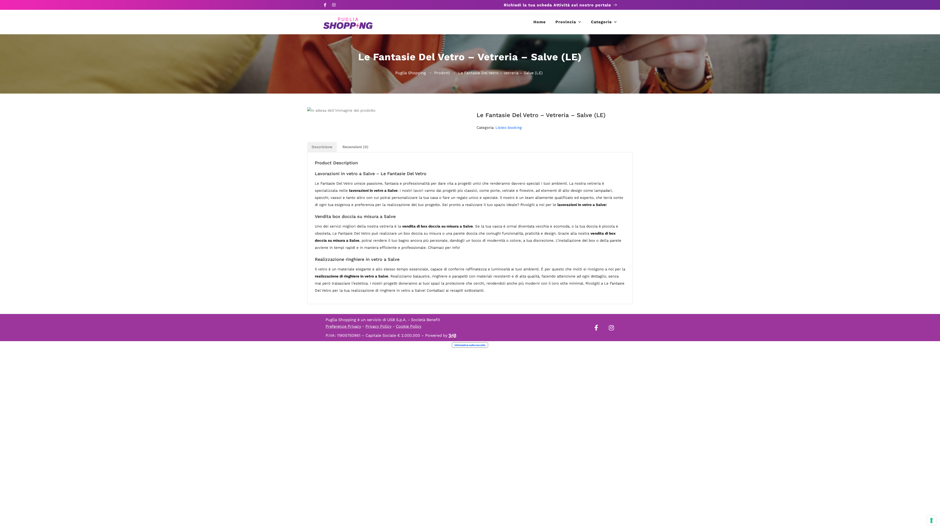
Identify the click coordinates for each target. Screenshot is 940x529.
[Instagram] (334, 5)
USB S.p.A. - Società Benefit (413, 319)
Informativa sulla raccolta (470, 345)
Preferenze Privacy (343, 326)
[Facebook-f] (325, 5)
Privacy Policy (378, 326)
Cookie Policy (408, 326)
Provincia (565, 22)
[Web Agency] (452, 335)
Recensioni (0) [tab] (355, 147)
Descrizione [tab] (322, 147)
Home (539, 22)
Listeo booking (508, 127)
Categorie (601, 22)
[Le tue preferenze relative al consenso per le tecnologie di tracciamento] (931, 520)
